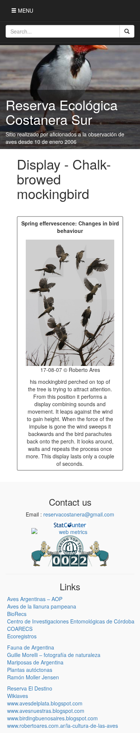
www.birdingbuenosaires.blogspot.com (52, 718)
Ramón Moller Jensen (33, 677)
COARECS (19, 628)
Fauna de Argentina (30, 647)
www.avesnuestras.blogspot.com (45, 710)
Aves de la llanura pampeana (41, 606)
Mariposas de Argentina (35, 662)
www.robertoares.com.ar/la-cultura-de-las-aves (62, 725)
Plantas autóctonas (29, 669)
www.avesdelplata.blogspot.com (45, 703)
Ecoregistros (22, 636)
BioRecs (17, 613)
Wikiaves (17, 695)
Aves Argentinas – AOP (34, 599)
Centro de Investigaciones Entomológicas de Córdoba (70, 621)
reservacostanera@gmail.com (78, 514)
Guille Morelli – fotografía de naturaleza (53, 654)
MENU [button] (24, 10)
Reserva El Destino (29, 688)
